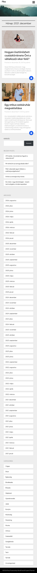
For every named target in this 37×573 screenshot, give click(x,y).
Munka (7, 525)
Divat (7, 471)
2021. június (9, 426)
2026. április (9, 222)
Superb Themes (30, 570)
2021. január (9, 453)
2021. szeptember (11, 410)
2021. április (9, 437)
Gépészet (8, 493)
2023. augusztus (10, 346)
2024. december (10, 297)
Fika (4, 1)
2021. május (9, 432)
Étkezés (8, 488)
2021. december (10, 399)
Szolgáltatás (9, 541)
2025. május (9, 276)
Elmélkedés (9, 482)
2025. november (10, 249)
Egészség (8, 477)
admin (28, 62)
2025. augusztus (10, 265)
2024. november (10, 303)
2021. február (9, 448)
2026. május (9, 216)
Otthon (7, 531)
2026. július (9, 206)
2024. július (9, 319)
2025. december (10, 243)
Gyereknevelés (10, 498)
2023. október (10, 335)
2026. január (9, 238)
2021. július (8, 421)
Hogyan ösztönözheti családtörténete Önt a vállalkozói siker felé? (18, 55)
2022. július (9, 373)
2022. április (9, 389)
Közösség (8, 514)
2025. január (9, 292)
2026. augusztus (10, 200)
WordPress (20, 570)
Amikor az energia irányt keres (14, 176)
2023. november (10, 329)
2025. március (10, 281)
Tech (7, 552)
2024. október (10, 308)
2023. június (9, 356)
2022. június (9, 378)
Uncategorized (10, 563)
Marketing (8, 520)
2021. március (9, 443)
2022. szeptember (11, 362)
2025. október (10, 254)
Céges (7, 466)
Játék (7, 504)
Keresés (7, 138)
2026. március (10, 227)
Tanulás (7, 547)
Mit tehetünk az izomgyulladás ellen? (17, 163)
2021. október (9, 405)
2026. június (9, 211)
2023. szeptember (11, 340)
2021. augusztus (10, 416)
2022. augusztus (10, 367)
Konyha (7, 509)
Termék (7, 557)
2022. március (10, 394)
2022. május (9, 383)
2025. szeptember (11, 259)
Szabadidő (8, 536)
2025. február (9, 286)
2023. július (9, 351)
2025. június (9, 270)
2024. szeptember (11, 313)
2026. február (9, 233)
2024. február (9, 324)
